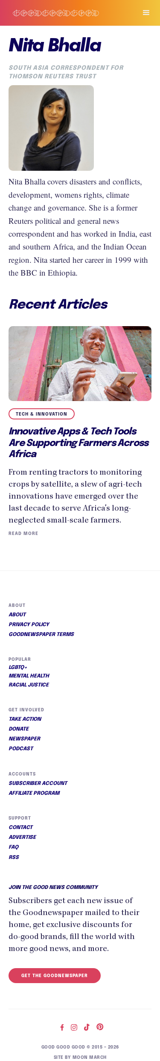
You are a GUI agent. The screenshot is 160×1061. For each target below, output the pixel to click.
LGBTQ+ (18, 667)
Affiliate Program (34, 793)
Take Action (25, 719)
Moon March (90, 1057)
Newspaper (24, 739)
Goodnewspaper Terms (41, 634)
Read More (23, 534)
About (17, 615)
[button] (142, 13)
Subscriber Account (38, 783)
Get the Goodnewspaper (54, 976)
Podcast (21, 749)
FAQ (13, 847)
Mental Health (29, 676)
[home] (65, 13)
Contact (20, 827)
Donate (19, 729)
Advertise (22, 837)
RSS (14, 857)
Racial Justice (29, 685)
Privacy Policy (29, 624)
